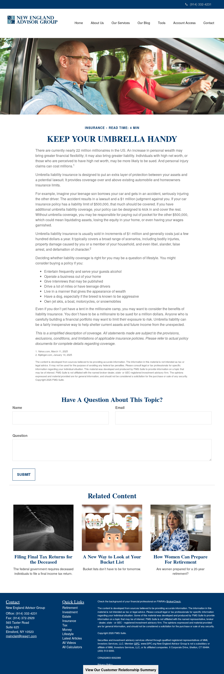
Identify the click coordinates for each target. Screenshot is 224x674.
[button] (97, 22)
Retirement (70, 607)
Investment (70, 612)
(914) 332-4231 (201, 4)
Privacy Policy (105, 664)
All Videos (69, 642)
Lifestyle (68, 634)
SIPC (137, 643)
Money (67, 629)
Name (17, 407)
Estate (66, 616)
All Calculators (72, 647)
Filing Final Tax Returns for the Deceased (43, 559)
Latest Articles (72, 638)
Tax (64, 625)
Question (20, 435)
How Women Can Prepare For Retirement (181, 559)
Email (119, 407)
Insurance (69, 620)
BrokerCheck (173, 601)
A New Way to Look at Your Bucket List (112, 559)
